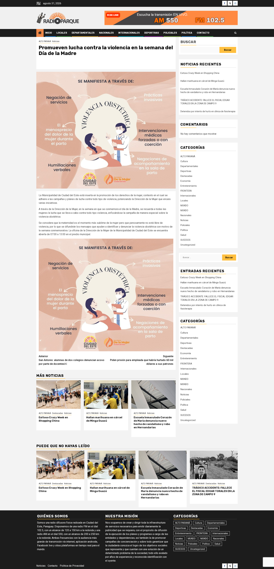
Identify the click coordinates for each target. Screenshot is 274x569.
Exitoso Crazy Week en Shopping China (53, 419)
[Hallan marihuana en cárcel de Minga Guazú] (106, 394)
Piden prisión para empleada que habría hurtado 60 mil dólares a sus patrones (141, 360)
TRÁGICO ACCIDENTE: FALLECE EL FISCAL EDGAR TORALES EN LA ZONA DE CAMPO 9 (213, 491)
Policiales (170, 33)
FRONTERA (186, 191)
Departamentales (83, 33)
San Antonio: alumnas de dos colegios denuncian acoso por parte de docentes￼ (71, 360)
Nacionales (106, 33)
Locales (61, 33)
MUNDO (184, 205)
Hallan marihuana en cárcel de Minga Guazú (104, 419)
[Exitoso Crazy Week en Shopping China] (58, 394)
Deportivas (151, 33)
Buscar (188, 42)
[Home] (40, 33)
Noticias (55, 41)
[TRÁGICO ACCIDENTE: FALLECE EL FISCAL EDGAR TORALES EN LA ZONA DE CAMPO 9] (214, 465)
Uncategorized (187, 245)
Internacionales (129, 33)
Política (187, 33)
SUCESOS (185, 240)
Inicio (48, 33)
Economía (185, 181)
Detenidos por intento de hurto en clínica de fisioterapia (207, 111)
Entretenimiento (188, 186)
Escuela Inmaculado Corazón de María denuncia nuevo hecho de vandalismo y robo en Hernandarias (153, 422)
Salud (183, 235)
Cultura (184, 161)
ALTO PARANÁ (45, 41)
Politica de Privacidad (72, 565)
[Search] (235, 33)
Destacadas (57, 413)
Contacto (203, 33)
